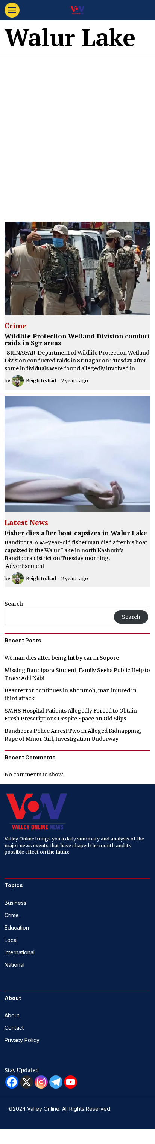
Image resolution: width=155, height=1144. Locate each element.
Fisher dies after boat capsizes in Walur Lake (76, 533)
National (14, 964)
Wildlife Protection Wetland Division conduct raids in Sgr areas (77, 340)
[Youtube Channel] (70, 1082)
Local (11, 940)
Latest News (26, 523)
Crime (15, 326)
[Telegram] (55, 1082)
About (12, 1015)
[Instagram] (41, 1082)
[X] (26, 1082)
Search (14, 603)
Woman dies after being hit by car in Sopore (62, 657)
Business (15, 903)
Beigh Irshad (41, 380)
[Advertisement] (77, 135)
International (20, 952)
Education (17, 927)
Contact (14, 1027)
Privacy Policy (22, 1040)
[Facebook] (11, 1082)
